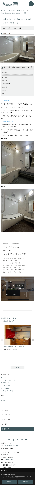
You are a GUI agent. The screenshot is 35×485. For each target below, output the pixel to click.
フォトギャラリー (7, 415)
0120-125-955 (8, 445)
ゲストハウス (6, 388)
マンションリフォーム (9, 380)
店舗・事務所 (6, 385)
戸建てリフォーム (8, 382)
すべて (4, 377)
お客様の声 (5, 429)
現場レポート (6, 419)
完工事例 (5, 424)
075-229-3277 (17, 445)
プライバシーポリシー (19, 476)
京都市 (4, 400)
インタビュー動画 (8, 391)
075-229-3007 (8, 460)
